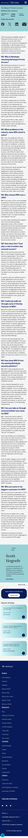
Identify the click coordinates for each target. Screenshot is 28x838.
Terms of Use (6, 821)
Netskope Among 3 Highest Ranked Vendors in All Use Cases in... (12, 626)
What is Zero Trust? (7, 696)
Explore (4, 673)
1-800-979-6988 (7, 783)
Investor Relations (7, 757)
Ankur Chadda (6, 614)
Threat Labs (5, 730)
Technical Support (7, 727)
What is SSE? (6, 693)
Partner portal (6, 772)
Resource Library (7, 719)
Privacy (4, 813)
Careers (4, 749)
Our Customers (6, 764)
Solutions (4, 685)
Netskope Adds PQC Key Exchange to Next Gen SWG (13, 608)
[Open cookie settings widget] (3, 835)
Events (4, 753)
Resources (5, 707)
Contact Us (5, 780)
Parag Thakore (6, 632)
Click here (22, 535)
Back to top (21, 584)
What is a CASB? (7, 704)
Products (4, 681)
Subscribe (14, 595)
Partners (4, 768)
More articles (9, 579)
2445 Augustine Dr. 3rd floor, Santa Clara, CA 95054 (10, 789)
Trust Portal (5, 734)
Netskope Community (8, 715)
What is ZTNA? (6, 700)
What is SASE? (6, 689)
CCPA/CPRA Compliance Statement (12, 824)
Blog (3, 711)
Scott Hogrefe (21, 14)
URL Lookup (5, 738)
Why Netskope (6, 677)
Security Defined (6, 723)
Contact (4, 775)
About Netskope (6, 746)
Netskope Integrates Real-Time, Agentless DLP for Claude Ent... (11, 645)
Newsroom (5, 761)
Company (5, 741)
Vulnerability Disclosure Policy (10, 817)
